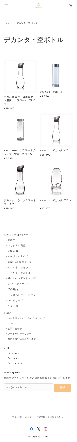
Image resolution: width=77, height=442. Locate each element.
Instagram (14, 353)
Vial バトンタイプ (18, 267)
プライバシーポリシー (20, 333)
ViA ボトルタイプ (18, 256)
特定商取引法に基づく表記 (22, 338)
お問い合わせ (15, 328)
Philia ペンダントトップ (22, 278)
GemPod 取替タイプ (20, 261)
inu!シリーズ (15, 300)
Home (7, 23)
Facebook (13, 358)
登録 (62, 387)
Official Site (15, 363)
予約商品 (13, 289)
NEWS (11, 323)
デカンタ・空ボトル (19, 272)
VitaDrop (13, 250)
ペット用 (13, 305)
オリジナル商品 (17, 245)
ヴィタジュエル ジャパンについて (27, 318)
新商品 (12, 239)
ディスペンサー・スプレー (23, 294)
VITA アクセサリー (19, 283)
